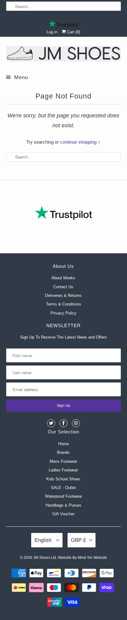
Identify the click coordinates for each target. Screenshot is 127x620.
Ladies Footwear (63, 470)
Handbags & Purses (63, 505)
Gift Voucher (63, 514)
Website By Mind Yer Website (82, 557)
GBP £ (78, 540)
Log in (52, 32)
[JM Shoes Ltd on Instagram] (76, 423)
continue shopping (79, 142)
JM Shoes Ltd (44, 557)
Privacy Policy (63, 313)
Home (63, 443)
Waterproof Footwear (63, 496)
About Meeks (63, 278)
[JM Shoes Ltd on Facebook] (63, 423)
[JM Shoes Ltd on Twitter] (51, 423)
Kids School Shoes (63, 479)
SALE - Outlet (63, 487)
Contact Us (63, 287)
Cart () (73, 32)
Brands (63, 452)
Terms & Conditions (63, 304)
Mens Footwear (63, 461)
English (44, 540)
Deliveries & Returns (63, 295)
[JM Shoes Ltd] (63, 55)
